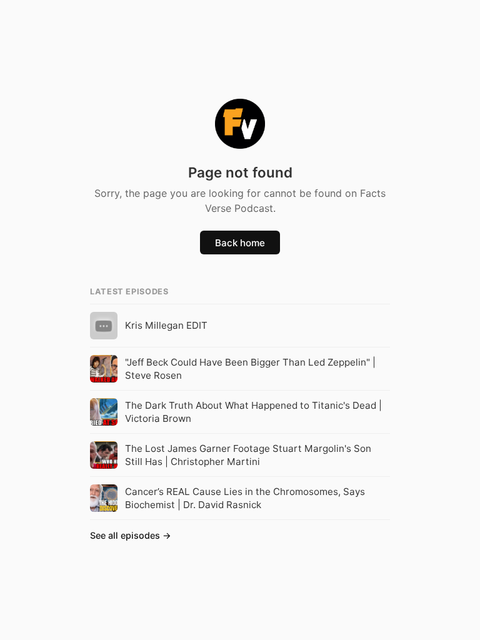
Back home (240, 243)
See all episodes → (130, 535)
